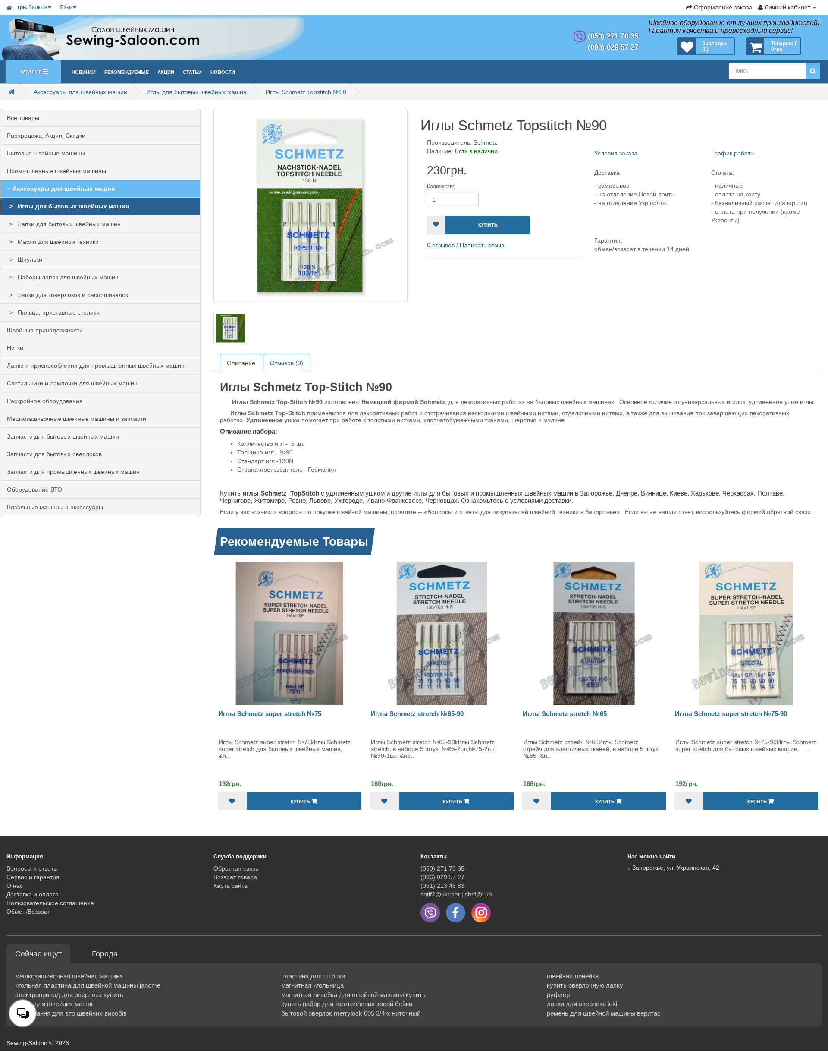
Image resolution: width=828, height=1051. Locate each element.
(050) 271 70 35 (442, 868)
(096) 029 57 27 (442, 877)
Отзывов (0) (286, 363)
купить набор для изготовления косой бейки (346, 1003)
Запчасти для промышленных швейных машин (73, 471)
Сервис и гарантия (33, 877)
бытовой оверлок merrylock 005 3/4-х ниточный (350, 1013)
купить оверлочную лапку (585, 985)
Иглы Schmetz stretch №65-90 (417, 713)
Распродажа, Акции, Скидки (46, 135)
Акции (165, 71)
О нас (14, 885)
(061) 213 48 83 (442, 885)
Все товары (23, 117)
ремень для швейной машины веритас (604, 1013)
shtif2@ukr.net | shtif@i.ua (456, 894)
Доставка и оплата (32, 894)
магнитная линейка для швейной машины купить (353, 994)
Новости (222, 71)
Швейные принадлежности (45, 330)
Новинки (84, 71)
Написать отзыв (482, 245)
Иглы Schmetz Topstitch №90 (306, 91)
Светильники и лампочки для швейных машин (72, 383)
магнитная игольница (312, 985)
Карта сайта (230, 885)
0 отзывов (441, 245)
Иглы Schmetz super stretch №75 (269, 713)
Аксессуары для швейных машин (80, 91)
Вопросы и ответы (32, 868)
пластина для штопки (313, 976)
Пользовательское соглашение (50, 903)
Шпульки (28, 259)
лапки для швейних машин (54, 1003)
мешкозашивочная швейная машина (69, 976)
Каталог (31, 71)
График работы (733, 153)
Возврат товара (235, 877)
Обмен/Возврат (28, 911)
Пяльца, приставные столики (57, 312)
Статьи (192, 71)
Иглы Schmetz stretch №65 (565, 713)
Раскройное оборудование (45, 401)
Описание (241, 363)
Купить (488, 224)
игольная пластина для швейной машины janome (87, 985)
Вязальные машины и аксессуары (55, 507)
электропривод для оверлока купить (69, 994)
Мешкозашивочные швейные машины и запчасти (76, 418)
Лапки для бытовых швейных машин (67, 224)
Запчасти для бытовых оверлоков (54, 454)
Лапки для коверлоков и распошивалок (71, 294)
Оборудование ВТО (34, 489)
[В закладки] (436, 225)
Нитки (15, 347)
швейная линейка (573, 976)
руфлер (558, 994)
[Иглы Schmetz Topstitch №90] (310, 206)
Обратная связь (235, 868)
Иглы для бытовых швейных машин (196, 91)
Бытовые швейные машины (46, 153)
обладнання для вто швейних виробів (71, 1013)
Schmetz (485, 142)
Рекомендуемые (126, 71)
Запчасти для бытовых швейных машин (63, 436)
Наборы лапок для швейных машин (66, 277)
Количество (441, 186)
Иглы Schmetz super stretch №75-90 (731, 713)
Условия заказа (615, 153)
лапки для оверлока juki (582, 1003)
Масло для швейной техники (56, 241)
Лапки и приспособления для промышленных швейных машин (96, 365)
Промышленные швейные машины (56, 170)
